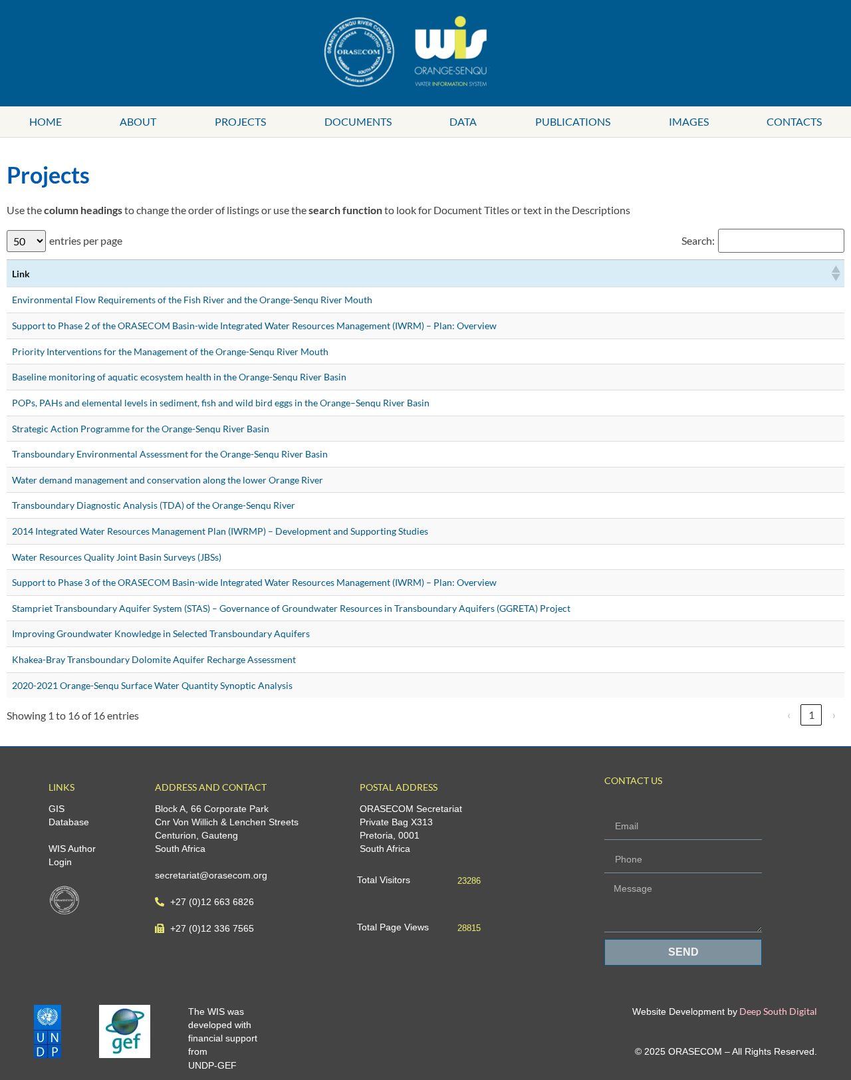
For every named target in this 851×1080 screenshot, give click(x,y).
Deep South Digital (777, 1011)
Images (689, 121)
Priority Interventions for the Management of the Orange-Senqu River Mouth (170, 351)
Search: (698, 240)
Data (463, 121)
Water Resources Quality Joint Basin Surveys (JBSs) (116, 557)
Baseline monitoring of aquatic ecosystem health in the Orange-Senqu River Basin (179, 376)
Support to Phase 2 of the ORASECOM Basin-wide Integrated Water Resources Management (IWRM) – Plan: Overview (254, 325)
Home (45, 121)
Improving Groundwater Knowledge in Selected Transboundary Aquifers (161, 633)
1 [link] (811, 714)
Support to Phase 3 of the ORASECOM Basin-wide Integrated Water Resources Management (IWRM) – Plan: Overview (254, 582)
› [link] (834, 714)
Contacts (794, 121)
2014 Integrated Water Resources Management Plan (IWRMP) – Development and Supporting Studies (220, 531)
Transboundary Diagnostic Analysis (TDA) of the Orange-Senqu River (153, 505)
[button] (835, 273)
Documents (358, 121)
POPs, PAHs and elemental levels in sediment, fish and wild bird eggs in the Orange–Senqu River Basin (220, 402)
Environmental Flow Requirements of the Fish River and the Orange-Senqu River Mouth (192, 299)
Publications (572, 121)
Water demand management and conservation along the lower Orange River (167, 479)
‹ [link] (788, 714)
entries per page (85, 240)
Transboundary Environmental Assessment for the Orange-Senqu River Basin (170, 454)
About (138, 121)
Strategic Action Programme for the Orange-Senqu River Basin (140, 428)
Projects (240, 121)
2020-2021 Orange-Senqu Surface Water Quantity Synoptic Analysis (152, 685)
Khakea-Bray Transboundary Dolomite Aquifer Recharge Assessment (154, 659)
